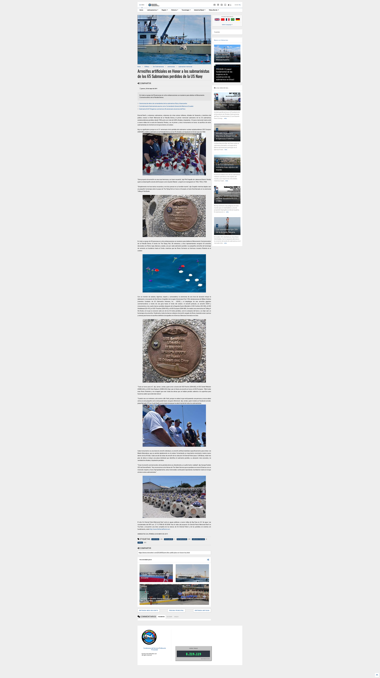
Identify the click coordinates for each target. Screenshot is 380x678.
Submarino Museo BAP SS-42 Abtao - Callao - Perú (226, 105)
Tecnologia (185, 10)
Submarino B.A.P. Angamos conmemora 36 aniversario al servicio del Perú (162, 109)
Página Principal (176, 610)
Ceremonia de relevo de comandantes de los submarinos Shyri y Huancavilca (163, 103)
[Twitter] (222, 5)
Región (164, 10)
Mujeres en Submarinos (221, 40)
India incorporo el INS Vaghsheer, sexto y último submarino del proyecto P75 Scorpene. (156, 576)
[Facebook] (214, 5)
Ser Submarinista (158, 66)
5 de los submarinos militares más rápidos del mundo (227, 167)
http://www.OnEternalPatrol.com (160, 529)
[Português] (232, 19)
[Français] (228, 19)
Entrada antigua (202, 610)
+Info (225, 118)
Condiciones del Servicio (150, 648)
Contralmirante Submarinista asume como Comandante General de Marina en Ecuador (166, 106)
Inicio (141, 10)
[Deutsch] (238, 19)
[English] (217, 19)
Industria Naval (199, 10)
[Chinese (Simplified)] (223, 19)
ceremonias (171, 66)
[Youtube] (225, 5)
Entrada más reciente (148, 610)
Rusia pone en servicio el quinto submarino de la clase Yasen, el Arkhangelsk (189, 576)
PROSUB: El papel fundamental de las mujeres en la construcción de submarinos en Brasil (225, 74)
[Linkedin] (218, 5)
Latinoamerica (152, 10)
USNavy (146, 66)
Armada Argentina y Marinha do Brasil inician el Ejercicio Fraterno (226, 136)
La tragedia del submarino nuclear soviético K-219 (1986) (227, 198)
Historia (174, 10)
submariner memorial (185, 66)
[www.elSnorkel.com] (154, 5)
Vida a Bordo (213, 10)
